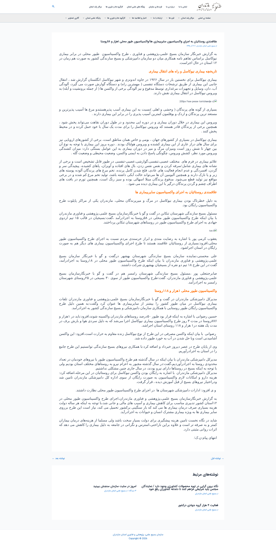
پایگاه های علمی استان (136, 6)
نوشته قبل (217, 458)
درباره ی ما (170, 6)
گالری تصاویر (73, 18)
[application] (179, 18)
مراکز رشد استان (95, 6)
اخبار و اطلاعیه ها (139, 18)
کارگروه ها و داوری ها (114, 6)
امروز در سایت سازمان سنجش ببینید (114, 486)
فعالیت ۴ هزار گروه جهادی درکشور (198, 505)
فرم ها (171, 18)
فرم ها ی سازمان (155, 6)
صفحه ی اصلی (204, 18)
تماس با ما (183, 6)
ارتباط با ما (157, 18)
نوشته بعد (58, 458)
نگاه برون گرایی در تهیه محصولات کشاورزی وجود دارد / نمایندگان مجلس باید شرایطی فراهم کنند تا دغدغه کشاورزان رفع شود (179, 487)
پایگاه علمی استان (93, 18)
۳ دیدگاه (132, 490)
